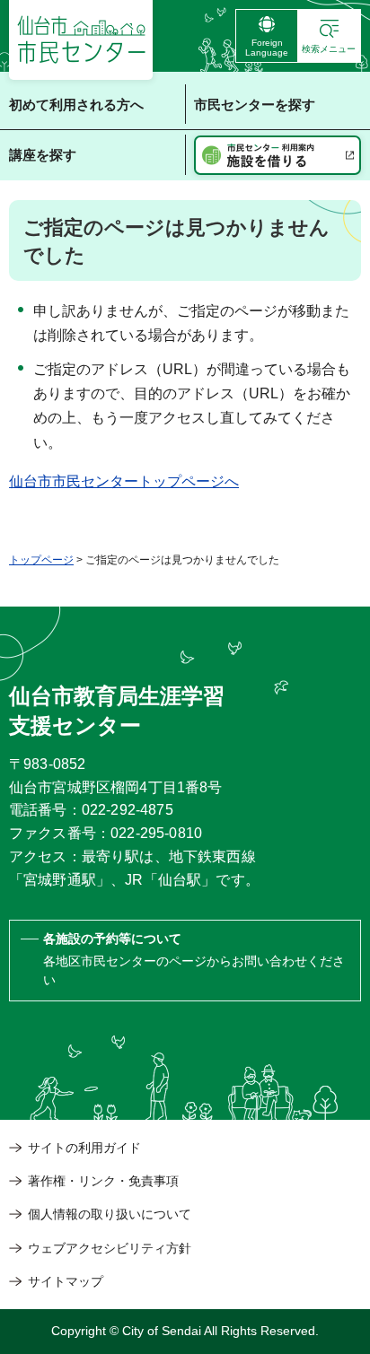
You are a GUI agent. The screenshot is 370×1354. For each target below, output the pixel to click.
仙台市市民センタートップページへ (124, 481)
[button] (329, 36)
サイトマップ (65, 1281)
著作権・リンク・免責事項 (103, 1181)
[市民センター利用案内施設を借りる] (277, 155)
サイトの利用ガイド (84, 1147)
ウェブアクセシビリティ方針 (109, 1248)
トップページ (41, 560)
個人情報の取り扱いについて (109, 1214)
